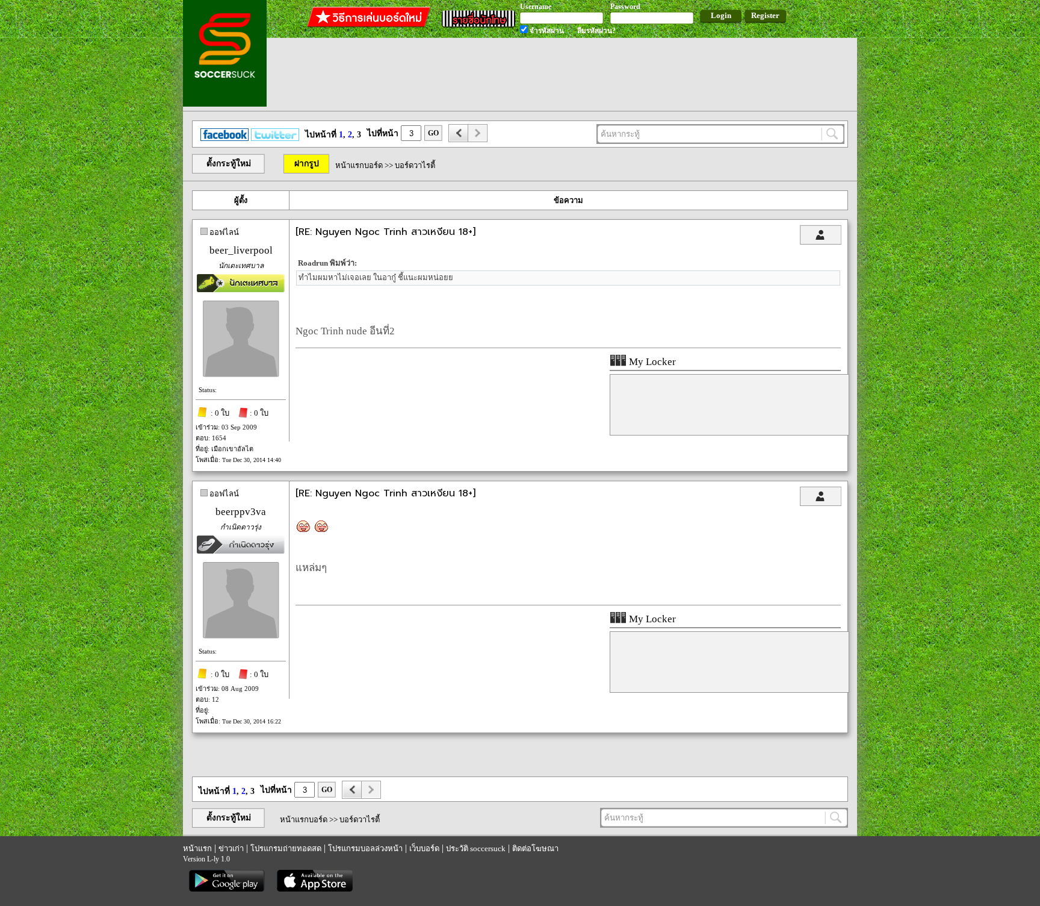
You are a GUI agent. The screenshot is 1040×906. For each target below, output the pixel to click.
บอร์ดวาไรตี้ (415, 165)
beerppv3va (240, 511)
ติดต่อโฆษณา (535, 848)
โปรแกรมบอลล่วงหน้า (365, 848)
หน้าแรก (197, 848)
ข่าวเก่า (231, 848)
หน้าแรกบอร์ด (359, 165)
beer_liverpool (241, 250)
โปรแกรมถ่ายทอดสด (285, 848)
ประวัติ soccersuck (476, 848)
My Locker (651, 361)
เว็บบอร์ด (424, 848)
